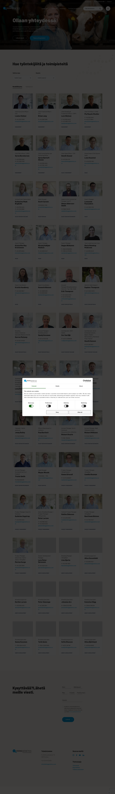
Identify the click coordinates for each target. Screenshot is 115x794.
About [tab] (81, 386)
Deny (57, 412)
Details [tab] (57, 386)
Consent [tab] (34, 386)
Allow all (80, 412)
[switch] (48, 406)
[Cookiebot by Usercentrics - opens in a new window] (84, 381)
